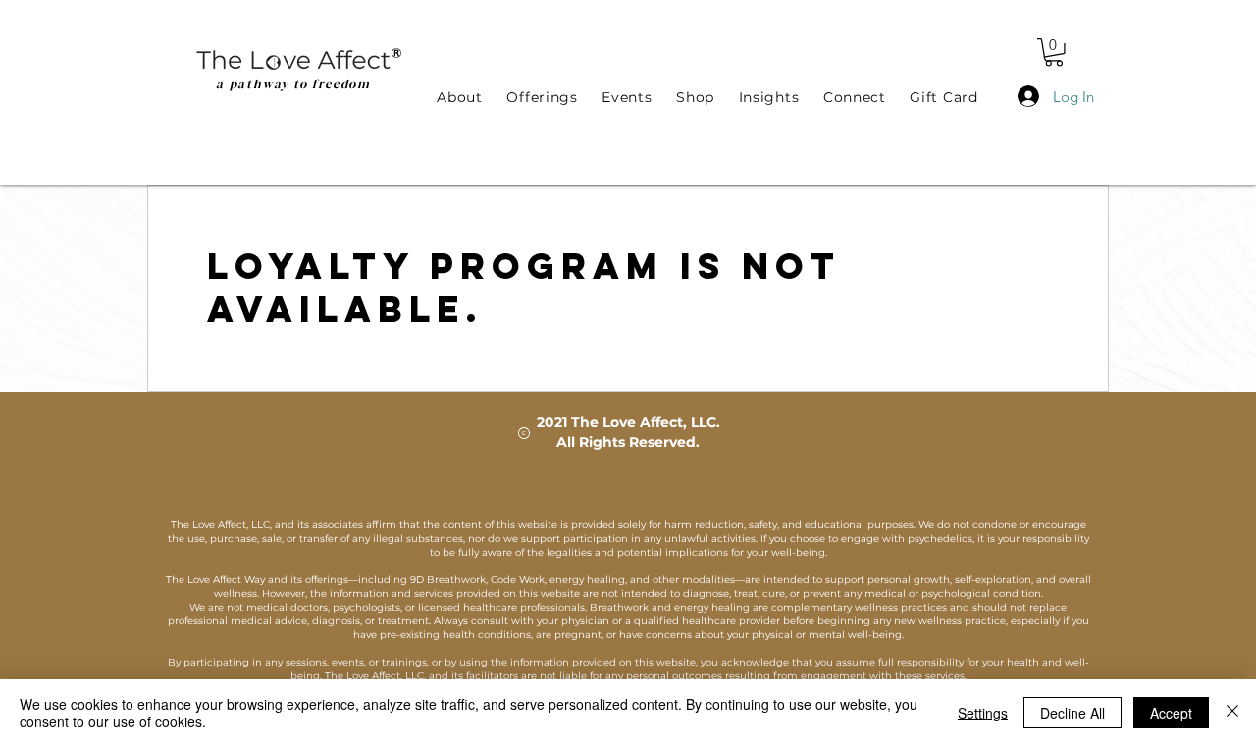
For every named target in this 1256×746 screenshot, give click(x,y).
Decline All (1072, 712)
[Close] (1232, 712)
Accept (1171, 712)
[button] (1054, 52)
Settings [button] (983, 712)
